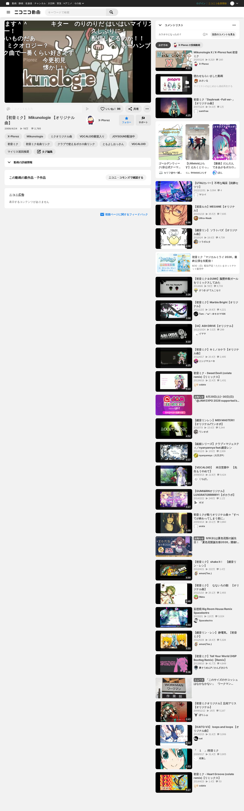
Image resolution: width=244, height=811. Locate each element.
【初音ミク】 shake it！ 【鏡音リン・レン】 (215, 563)
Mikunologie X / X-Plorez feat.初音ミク (216, 54)
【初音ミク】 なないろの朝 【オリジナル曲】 (216, 587)
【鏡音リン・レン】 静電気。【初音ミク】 (215, 634)
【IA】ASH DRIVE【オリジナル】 (214, 325)
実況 (59, 3)
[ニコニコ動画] (27, 12)
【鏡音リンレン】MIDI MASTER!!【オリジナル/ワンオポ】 (214, 422)
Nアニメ (67, 3)
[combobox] (75, 12)
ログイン (200, 3)
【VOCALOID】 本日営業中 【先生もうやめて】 (215, 469)
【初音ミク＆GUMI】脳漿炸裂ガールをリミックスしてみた (216, 280)
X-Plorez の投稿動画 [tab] (189, 45)
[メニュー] (147, 109)
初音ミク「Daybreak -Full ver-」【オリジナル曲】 (214, 101)
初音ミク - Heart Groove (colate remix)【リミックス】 (214, 775)
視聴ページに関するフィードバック (126, 314)
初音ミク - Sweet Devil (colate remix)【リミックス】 (213, 374)
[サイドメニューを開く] (8, 12)
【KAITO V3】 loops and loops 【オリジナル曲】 (216, 728)
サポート (143, 122)
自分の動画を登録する (31, 242)
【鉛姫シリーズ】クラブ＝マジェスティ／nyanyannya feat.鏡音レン (216, 445)
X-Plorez (104, 120)
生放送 (28, 3)
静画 (21, 3)
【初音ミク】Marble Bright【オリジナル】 (216, 304)
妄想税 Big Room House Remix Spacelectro (213, 610)
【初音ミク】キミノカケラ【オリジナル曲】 (216, 351)
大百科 (51, 3)
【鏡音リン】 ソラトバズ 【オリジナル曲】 (216, 232)
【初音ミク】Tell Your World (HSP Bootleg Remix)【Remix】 (215, 657)
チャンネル (40, 3)
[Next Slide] (143, 217)
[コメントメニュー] (234, 25)
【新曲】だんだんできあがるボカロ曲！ (223, 165)
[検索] (112, 12)
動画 (14, 3)
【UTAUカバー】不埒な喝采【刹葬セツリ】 (216, 184)
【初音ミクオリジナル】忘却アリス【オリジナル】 (215, 705)
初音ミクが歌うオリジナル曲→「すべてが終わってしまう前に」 (216, 516)
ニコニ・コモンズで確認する (126, 177)
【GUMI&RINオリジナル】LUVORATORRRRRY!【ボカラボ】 (215, 492)
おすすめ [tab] (163, 45)
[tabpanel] (197, 421)
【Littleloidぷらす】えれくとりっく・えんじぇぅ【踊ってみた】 (196, 165)
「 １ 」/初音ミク (206, 750)
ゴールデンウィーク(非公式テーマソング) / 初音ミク (170, 165)
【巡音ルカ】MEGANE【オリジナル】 (214, 208)
